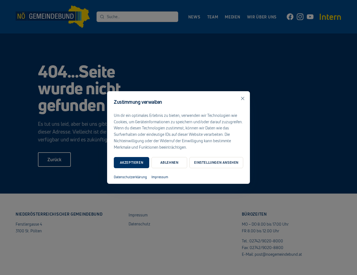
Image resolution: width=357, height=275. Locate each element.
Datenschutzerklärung (130, 177)
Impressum (159, 177)
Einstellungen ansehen (216, 162)
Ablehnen (169, 162)
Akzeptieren (131, 162)
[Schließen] (242, 98)
